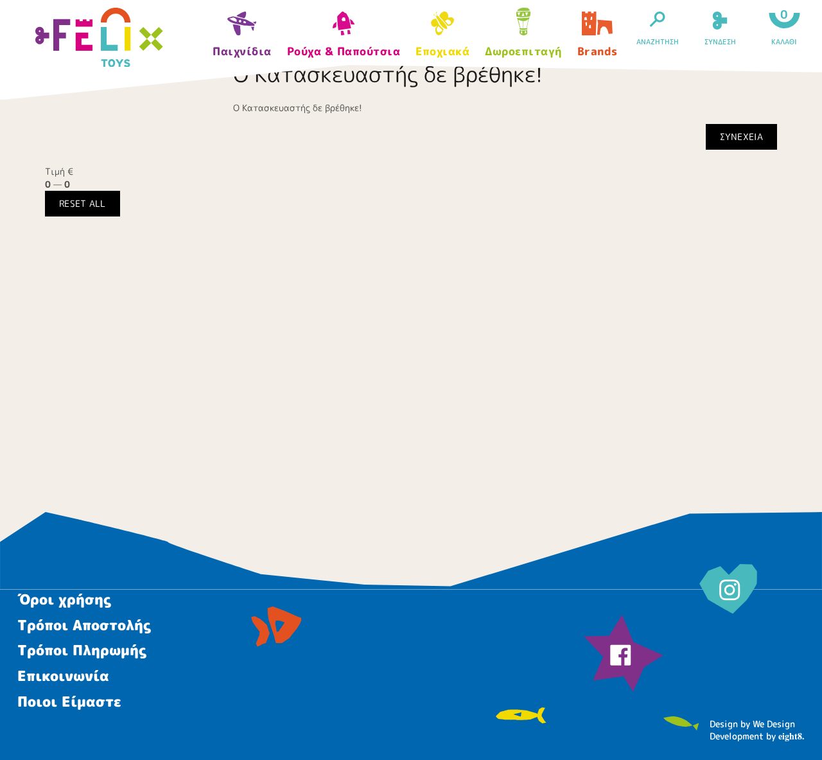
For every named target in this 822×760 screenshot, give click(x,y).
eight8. (791, 736)
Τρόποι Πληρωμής (81, 650)
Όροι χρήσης (64, 599)
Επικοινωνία (63, 675)
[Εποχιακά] (442, 28)
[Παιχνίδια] (242, 28)
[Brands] (597, 28)
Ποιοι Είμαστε (69, 701)
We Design (774, 724)
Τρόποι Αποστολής (84, 625)
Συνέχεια (741, 136)
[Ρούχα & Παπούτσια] (343, 28)
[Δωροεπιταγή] (523, 24)
